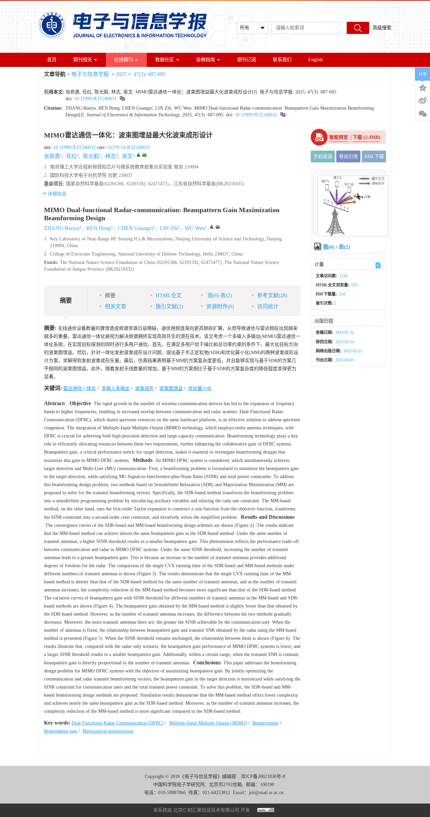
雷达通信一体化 (79, 388)
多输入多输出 (115, 388)
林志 (110, 156)
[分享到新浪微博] (422, 100)
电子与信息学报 (90, 74)
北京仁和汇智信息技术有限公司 (206, 810)
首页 (51, 59)
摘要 (110, 295)
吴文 (127, 156)
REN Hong (98, 228)
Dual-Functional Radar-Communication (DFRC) (118, 723)
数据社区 (164, 59)
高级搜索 (382, 27)
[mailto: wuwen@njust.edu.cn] (217, 227)
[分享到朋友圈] (422, 114)
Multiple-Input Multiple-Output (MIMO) (208, 723)
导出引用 (348, 156)
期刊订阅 (246, 59)
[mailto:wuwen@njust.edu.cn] (144, 155)
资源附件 (220, 306)
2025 (121, 74)
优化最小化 (200, 388)
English (315, 59)
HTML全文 (169, 295)
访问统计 (267, 306)
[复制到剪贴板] (122, 98)
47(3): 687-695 (150, 74)
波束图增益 (171, 388)
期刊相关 (82, 59)
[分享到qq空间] (422, 87)
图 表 (219, 295)
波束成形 (144, 388)
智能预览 (338, 137)
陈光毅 (91, 156)
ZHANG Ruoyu (61, 228)
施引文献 (169, 306)
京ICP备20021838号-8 (263, 776)
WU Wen (195, 228)
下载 (366, 137)
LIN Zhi (169, 228)
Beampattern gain (60, 731)
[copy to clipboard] (282, 114)
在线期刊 (123, 59)
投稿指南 (205, 59)
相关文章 (115, 306)
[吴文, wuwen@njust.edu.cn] (138, 155)
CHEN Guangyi (135, 228)
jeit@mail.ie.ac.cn (266, 792)
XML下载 (374, 156)
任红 (71, 156)
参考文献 (272, 295)
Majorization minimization (108, 731)
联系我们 (282, 59)
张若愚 (52, 156)
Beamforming (265, 723)
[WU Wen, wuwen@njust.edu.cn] (211, 227)
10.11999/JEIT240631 (95, 98)
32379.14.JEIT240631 (129, 147)
